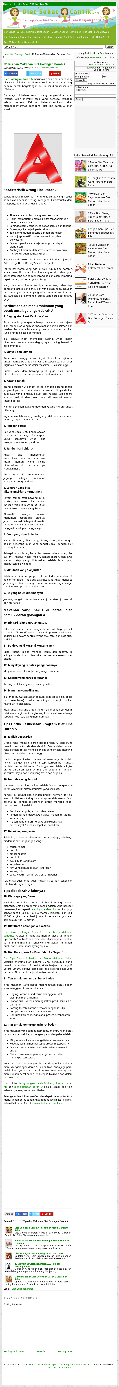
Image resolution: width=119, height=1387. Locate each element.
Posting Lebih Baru (14, 1351)
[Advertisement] (29, 121)
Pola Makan (10, 42)
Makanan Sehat (59, 31)
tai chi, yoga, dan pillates (45, 909)
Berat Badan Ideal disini (102, 57)
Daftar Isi (52, 1367)
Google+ (47, 1213)
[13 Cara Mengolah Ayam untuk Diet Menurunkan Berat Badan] (81, 253)
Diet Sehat (9, 31)
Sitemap (68, 1367)
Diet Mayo (47, 36)
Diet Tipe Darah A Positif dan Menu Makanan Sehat (38, 958)
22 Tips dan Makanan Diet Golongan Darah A (34, 64)
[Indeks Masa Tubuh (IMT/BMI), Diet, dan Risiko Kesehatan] (81, 287)
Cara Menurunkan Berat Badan (33, 31)
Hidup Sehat (102, 36)
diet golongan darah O (28, 1087)
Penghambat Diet (85, 36)
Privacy (26, 4)
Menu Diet (75, 31)
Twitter (34, 1213)
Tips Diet (87, 31)
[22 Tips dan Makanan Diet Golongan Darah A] (81, 322)
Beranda (40, 1351)
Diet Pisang (34, 36)
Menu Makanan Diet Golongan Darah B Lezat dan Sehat (41, 1278)
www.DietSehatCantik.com (101, 64)
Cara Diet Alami (102, 31)
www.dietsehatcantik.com (49, 1103)
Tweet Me (34, 73)
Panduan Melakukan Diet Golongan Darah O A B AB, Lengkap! (42, 1241)
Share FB (11, 73)
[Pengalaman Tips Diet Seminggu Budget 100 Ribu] (81, 237)
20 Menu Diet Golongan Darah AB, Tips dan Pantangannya (37, 1265)
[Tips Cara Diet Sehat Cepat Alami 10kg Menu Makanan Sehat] (59, 17)
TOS (32, 4)
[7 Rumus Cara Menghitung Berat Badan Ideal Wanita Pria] (81, 303)
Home (6, 4)
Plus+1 (56, 73)
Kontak (19, 4)
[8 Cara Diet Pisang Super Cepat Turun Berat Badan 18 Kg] (81, 221)
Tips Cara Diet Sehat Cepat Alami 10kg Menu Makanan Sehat (60, 1364)
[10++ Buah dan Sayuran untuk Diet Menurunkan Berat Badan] (81, 202)
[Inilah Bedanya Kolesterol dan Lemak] (81, 272)
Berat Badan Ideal (27, 42)
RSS (61, 1367)
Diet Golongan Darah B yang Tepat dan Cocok (39, 1253)
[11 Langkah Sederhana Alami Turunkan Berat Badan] (81, 186)
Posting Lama (65, 1351)
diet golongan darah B (32, 1083)
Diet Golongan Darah (15, 36)
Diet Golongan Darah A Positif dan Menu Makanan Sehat (41, 1229)
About (12, 4)
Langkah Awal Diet (64, 36)
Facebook (21, 1213)
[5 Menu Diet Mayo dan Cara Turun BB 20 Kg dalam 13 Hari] (81, 170)
